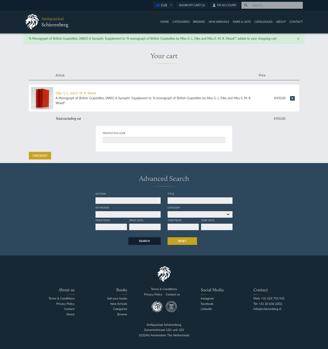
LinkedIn (206, 309)
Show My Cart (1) (192, 5)
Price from (102, 220)
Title (171, 193)
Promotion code (114, 133)
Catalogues (263, 22)
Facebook (207, 304)
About (281, 22)
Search (144, 241)
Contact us (173, 294)
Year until (208, 220)
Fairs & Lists (242, 22)
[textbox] (163, 5)
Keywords (102, 207)
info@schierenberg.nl (267, 309)
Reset (182, 241)
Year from (174, 220)
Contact (296, 22)
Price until (136, 220)
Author (100, 193)
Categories (181, 22)
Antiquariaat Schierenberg (164, 325)
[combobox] (163, 5)
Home (164, 22)
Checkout (40, 155)
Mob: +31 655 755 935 (269, 298)
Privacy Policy (65, 304)
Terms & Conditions (61, 298)
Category (174, 207)
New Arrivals (219, 22)
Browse (199, 22)
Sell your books (117, 298)
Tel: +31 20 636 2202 (267, 304)
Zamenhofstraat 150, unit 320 (164, 330)
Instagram (207, 298)
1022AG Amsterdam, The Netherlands (164, 335)
